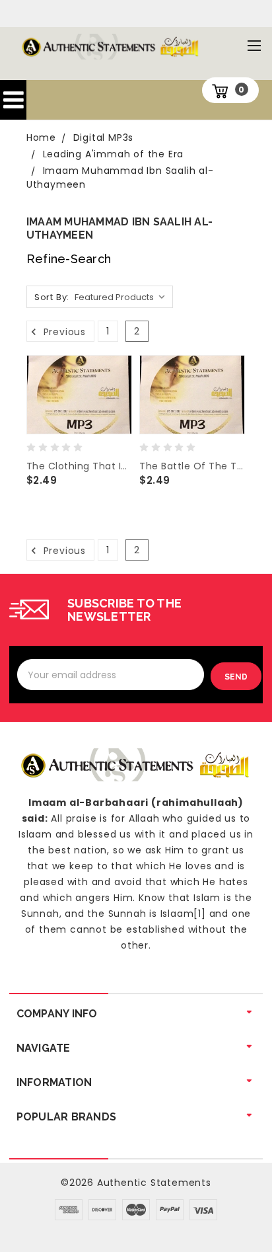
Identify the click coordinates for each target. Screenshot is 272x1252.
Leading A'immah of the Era (113, 154)
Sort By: (51, 297)
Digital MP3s (103, 137)
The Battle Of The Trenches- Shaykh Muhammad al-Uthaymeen (192, 466)
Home (41, 137)
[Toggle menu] (254, 45)
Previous (63, 331)
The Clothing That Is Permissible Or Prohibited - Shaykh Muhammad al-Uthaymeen (79, 466)
